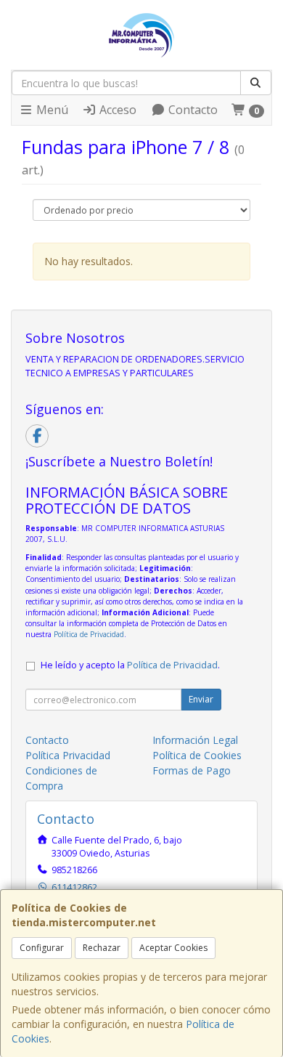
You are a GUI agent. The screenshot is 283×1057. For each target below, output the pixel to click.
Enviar (201, 699)
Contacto (191, 110)
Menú (50, 110)
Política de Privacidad (89, 634)
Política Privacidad (67, 755)
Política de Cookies (197, 755)
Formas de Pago (191, 770)
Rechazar (101, 947)
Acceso (116, 110)
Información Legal (195, 740)
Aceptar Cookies (173, 947)
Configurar (42, 947)
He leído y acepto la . (130, 665)
